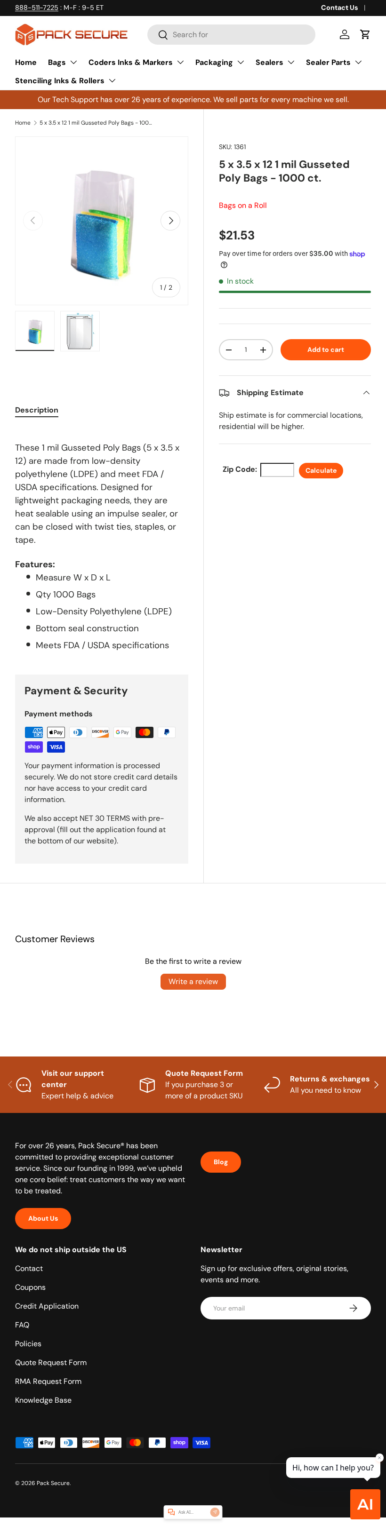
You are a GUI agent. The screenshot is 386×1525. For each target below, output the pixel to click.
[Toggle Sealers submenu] (291, 62)
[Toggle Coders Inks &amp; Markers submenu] (180, 62)
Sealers (269, 62)
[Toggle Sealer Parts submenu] (358, 62)
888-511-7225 (36, 7)
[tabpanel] (101, 540)
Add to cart (325, 349)
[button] (365, 34)
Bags (57, 62)
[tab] (36, 410)
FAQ (22, 1325)
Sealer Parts (328, 62)
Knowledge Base (43, 1400)
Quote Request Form (51, 1362)
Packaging (214, 62)
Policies (28, 1344)
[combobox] (231, 34)
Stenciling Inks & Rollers (60, 81)
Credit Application (47, 1306)
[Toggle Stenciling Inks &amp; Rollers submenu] (112, 80)
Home (26, 62)
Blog (221, 1162)
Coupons (30, 1287)
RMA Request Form (48, 1381)
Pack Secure (53, 1483)
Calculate (321, 470)
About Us (43, 1218)
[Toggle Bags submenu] (73, 62)
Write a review (193, 981)
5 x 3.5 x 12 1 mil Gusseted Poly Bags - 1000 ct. (96, 123)
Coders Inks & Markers (130, 62)
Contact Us (339, 7)
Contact (29, 1268)
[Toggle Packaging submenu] (240, 62)
